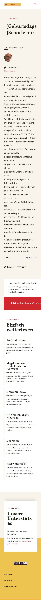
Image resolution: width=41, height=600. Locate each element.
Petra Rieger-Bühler (17, 396)
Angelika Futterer (16, 468)
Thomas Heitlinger (16, 344)
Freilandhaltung (16, 340)
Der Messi (12, 441)
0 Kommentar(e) (9, 71)
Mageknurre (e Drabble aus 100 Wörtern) (16, 366)
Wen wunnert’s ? (16, 464)
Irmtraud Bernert (16, 373)
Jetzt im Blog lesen (21, 303)
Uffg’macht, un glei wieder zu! (18, 416)
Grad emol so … (16, 392)
